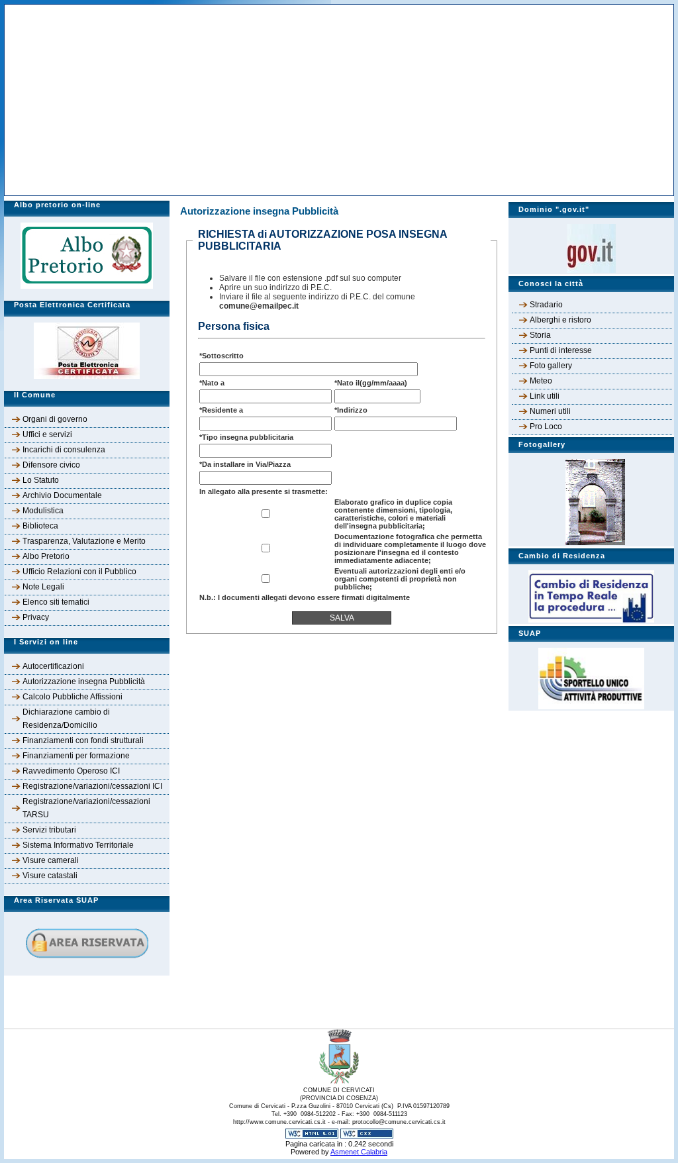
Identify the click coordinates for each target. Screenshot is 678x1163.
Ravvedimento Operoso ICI (71, 771)
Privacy (36, 617)
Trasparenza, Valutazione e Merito (84, 541)
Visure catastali (50, 875)
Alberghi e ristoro (560, 320)
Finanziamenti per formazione (76, 755)
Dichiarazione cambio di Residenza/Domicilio (66, 718)
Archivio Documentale (62, 495)
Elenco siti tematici (56, 602)
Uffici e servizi (47, 434)
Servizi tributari (49, 829)
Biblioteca (40, 526)
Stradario (546, 304)
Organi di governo (55, 419)
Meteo (541, 380)
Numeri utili (550, 411)
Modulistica (43, 510)
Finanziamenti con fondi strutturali (83, 740)
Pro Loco (546, 426)
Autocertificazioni (53, 666)
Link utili (544, 396)
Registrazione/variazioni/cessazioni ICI (92, 786)
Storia (540, 335)
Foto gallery (551, 365)
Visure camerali (51, 860)
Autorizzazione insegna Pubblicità (84, 681)
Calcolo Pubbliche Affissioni (72, 696)
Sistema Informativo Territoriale (78, 845)
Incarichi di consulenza (64, 449)
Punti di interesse (561, 350)
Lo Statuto (41, 480)
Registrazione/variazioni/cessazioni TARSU (86, 808)
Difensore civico (51, 465)
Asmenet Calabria (358, 1152)
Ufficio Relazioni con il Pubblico (79, 571)
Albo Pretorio (46, 556)
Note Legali (43, 586)
